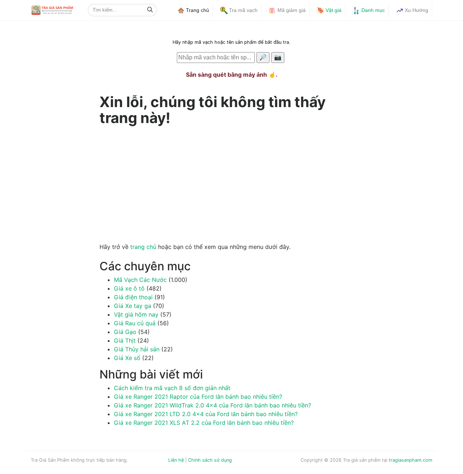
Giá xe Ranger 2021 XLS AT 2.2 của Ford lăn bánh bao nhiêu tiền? (204, 422)
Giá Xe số (127, 357)
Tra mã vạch (243, 10)
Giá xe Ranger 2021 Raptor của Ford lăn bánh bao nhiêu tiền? (198, 396)
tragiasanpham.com (410, 460)
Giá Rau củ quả (135, 323)
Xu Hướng (415, 10)
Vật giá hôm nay (136, 314)
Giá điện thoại (133, 297)
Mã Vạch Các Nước (140, 279)
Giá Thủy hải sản (137, 349)
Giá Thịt (125, 340)
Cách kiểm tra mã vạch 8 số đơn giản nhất (172, 388)
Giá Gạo (125, 331)
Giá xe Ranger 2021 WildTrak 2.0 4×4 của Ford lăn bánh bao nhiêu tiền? (212, 405)
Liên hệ (176, 460)
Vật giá (332, 10)
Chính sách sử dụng (210, 460)
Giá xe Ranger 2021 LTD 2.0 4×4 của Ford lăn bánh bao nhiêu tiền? (206, 414)
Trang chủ (196, 10)
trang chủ (143, 246)
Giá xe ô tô (129, 288)
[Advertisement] (231, 182)
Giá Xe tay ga (132, 305)
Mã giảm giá (291, 10)
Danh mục (372, 10)
